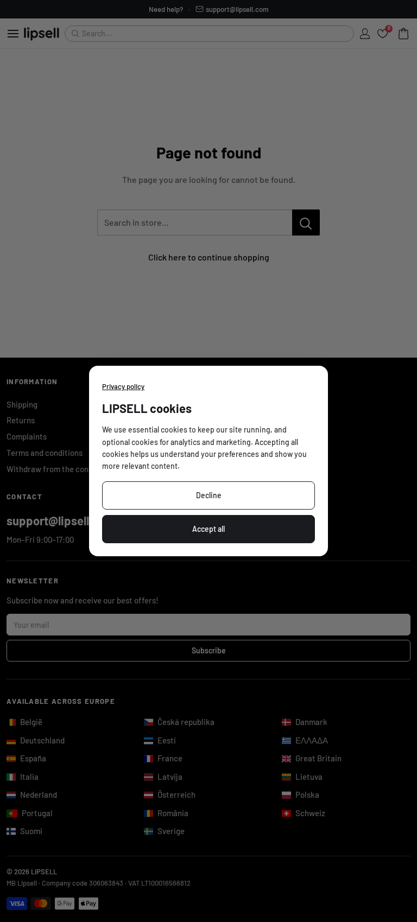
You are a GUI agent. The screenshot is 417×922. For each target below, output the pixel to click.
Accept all (208, 528)
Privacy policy (123, 386)
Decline (209, 495)
